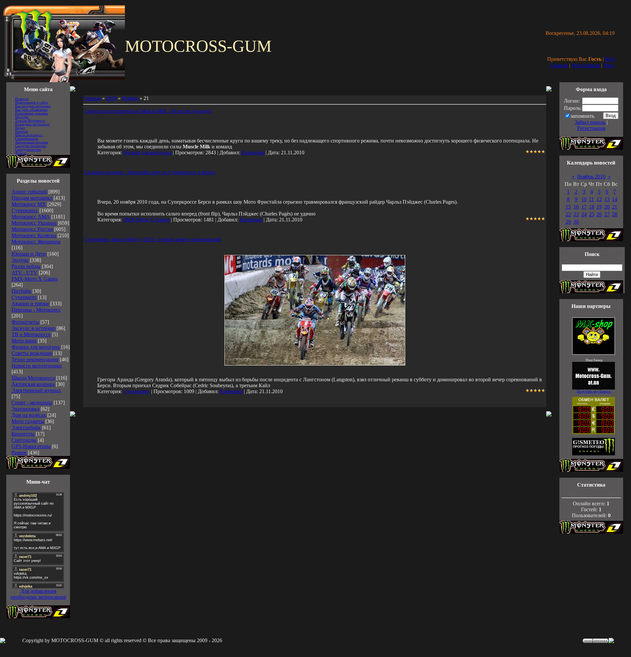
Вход (609, 65)
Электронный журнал (36, 390)
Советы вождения (32, 353)
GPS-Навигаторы (31, 446)
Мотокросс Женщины (36, 241)
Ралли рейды (26, 266)
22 (568, 214)
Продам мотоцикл (32, 198)
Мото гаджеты (28, 421)
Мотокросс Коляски (34, 235)
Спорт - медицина (32, 402)
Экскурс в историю (33, 328)
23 (576, 214)
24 (584, 214)
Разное (19, 452)
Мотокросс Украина (34, 223)
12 (599, 199)
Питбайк (21, 291)
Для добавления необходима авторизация (38, 594)
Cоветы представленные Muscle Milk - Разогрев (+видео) (148, 111)
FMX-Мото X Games (35, 279)
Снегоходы (24, 440)
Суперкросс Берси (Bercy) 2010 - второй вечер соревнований (152, 239)
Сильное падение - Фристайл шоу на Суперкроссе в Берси (149, 172)
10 (584, 199)
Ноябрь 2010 (591, 176)
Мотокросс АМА (31, 216)
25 (591, 214)
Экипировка (25, 409)
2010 (111, 98)
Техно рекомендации (35, 359)
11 (591, 199)
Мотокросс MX (29, 204)
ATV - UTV (24, 272)
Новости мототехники (37, 365)
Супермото (24, 297)
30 (576, 222)
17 (584, 207)
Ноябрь (130, 98)
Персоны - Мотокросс (36, 310)
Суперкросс (25, 210)
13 (607, 199)
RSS (610, 59)
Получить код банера (594, 391)
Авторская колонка (33, 384)
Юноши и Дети (29, 254)
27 (607, 214)
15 (568, 207)
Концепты (23, 434)
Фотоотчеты (25, 322)
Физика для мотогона (36, 347)
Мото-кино (24, 340)
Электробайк (26, 427)
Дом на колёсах (29, 415)
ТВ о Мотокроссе (31, 334)
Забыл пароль (590, 122)
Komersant (253, 152)
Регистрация (586, 65)
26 (599, 214)
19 (599, 207)
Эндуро (20, 260)
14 (614, 199)
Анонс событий (29, 191)
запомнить (582, 116)
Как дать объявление (31, 110)
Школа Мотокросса (33, 378)
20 (607, 207)
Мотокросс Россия (32, 229)
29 (568, 222)
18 (591, 207)
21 (614, 207)
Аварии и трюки (30, 303)
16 (576, 207)
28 (614, 214)
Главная (559, 65)
